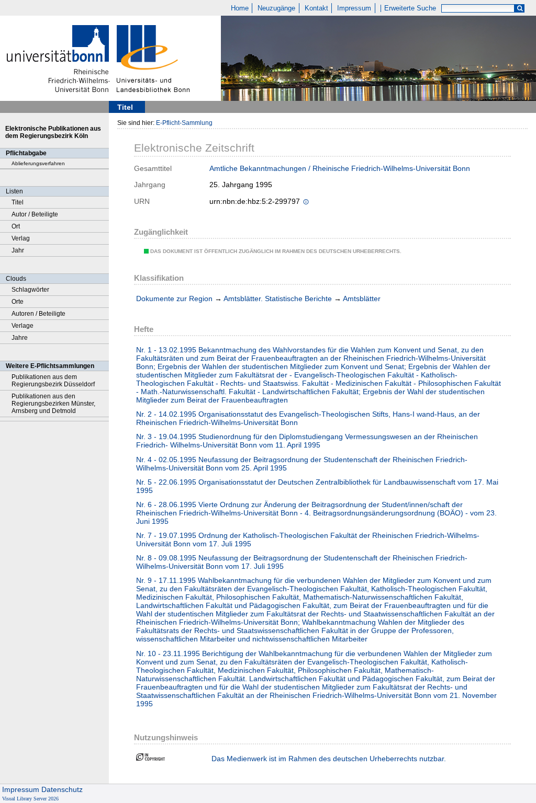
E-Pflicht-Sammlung (184, 123)
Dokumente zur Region (174, 298)
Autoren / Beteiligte (38, 313)
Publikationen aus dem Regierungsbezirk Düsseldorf (53, 380)
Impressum (354, 8)
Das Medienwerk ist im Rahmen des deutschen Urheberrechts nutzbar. (328, 758)
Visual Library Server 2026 (30, 798)
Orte (18, 301)
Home (240, 8)
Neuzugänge (276, 8)
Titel (18, 202)
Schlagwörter (30, 289)
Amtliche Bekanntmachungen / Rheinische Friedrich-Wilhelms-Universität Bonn (339, 168)
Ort (16, 226)
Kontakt (316, 8)
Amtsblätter (362, 298)
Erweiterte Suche (410, 8)
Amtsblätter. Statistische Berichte (278, 298)
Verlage (23, 325)
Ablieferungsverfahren (38, 163)
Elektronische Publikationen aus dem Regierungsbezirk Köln (53, 132)
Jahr (18, 250)
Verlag (21, 238)
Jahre (20, 337)
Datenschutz (62, 789)
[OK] (520, 8)
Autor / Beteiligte (35, 214)
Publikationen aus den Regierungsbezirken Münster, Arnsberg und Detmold (53, 404)
